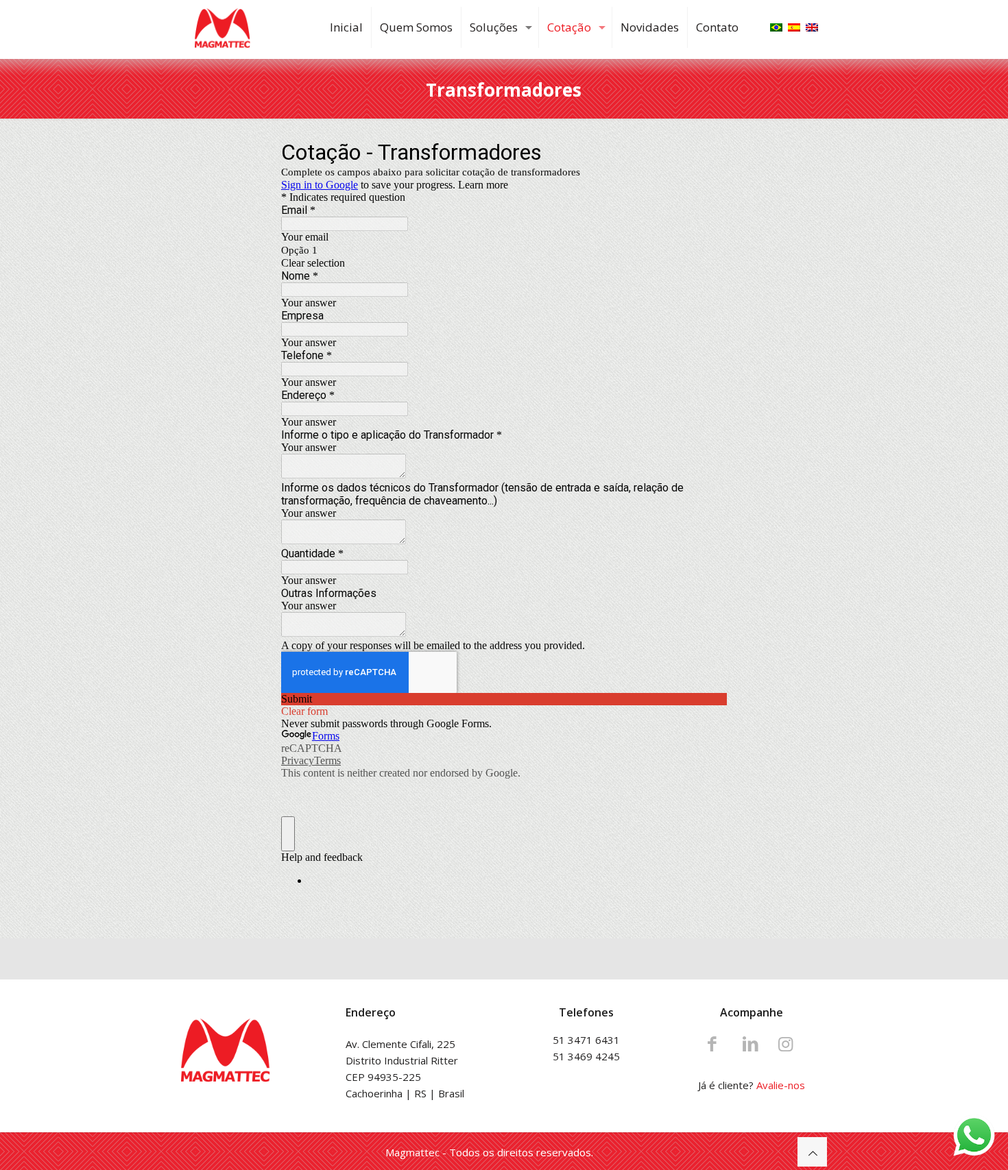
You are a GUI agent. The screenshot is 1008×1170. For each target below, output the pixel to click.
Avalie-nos (780, 1085)
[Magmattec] (222, 27)
